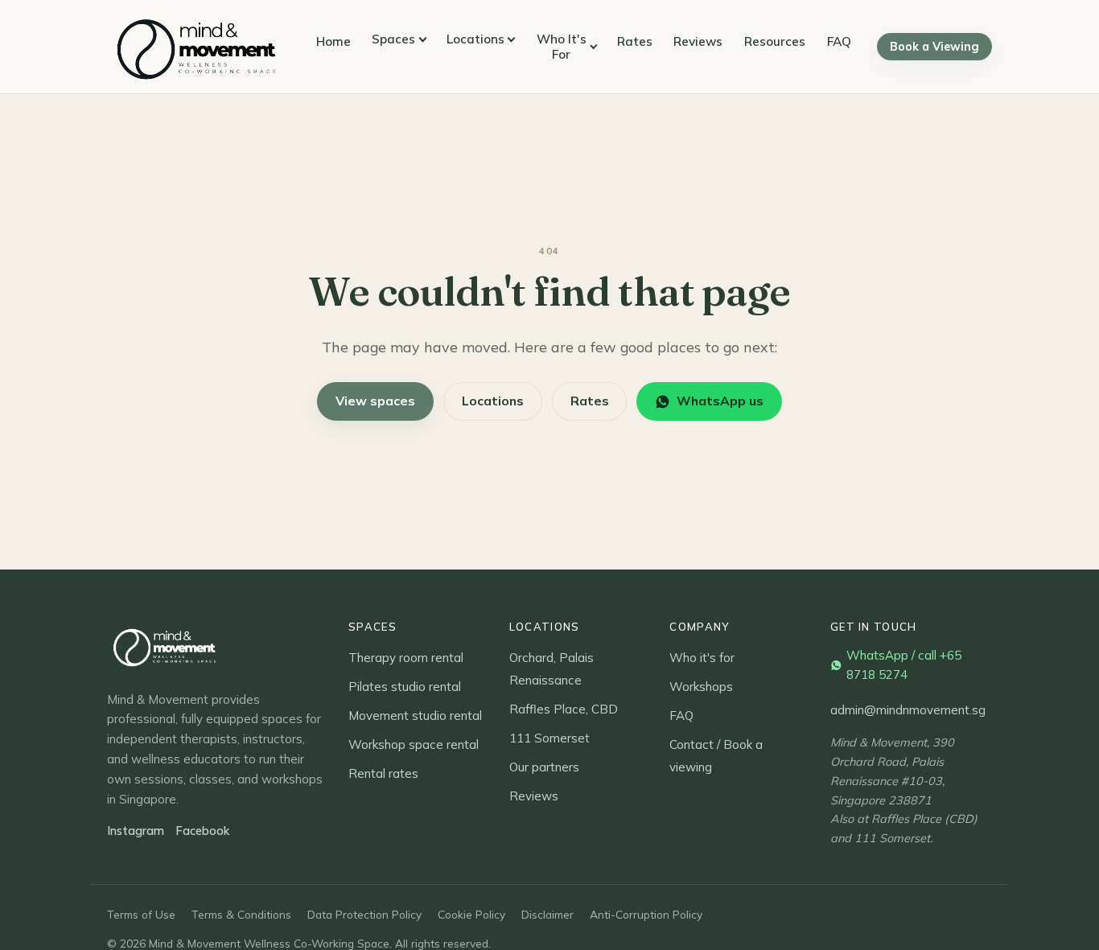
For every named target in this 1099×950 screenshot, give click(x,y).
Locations (475, 39)
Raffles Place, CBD (563, 709)
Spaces (393, 39)
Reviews (697, 41)
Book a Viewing (934, 46)
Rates (634, 41)
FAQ (839, 41)
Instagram (135, 831)
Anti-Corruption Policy (646, 914)
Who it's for (702, 657)
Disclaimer (547, 914)
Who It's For (562, 46)
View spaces (375, 401)
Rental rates (383, 773)
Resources (774, 41)
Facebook (202, 831)
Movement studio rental (415, 715)
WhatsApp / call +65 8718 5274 (903, 665)
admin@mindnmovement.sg (908, 710)
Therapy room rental (405, 657)
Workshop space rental (413, 744)
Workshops (701, 686)
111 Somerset (549, 738)
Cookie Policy (471, 914)
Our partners (544, 767)
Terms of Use (141, 914)
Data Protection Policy (364, 914)
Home (333, 41)
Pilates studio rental (404, 686)
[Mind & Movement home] (198, 46)
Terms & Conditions (241, 914)
